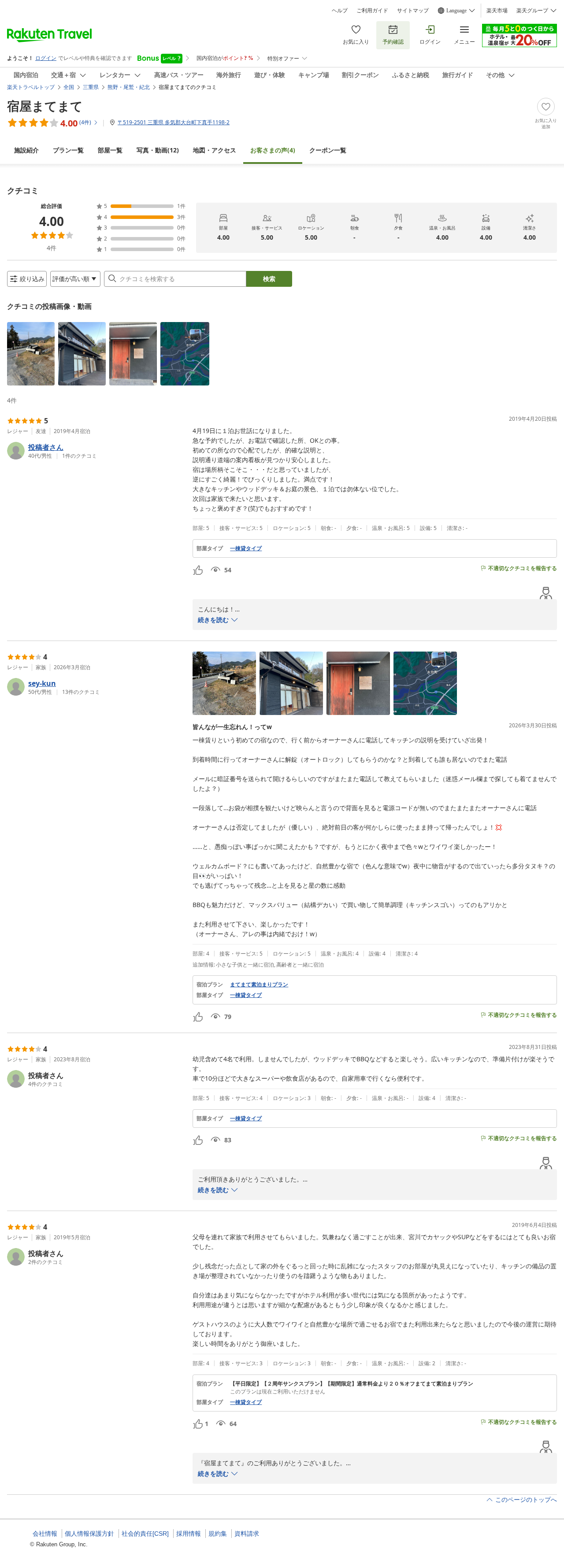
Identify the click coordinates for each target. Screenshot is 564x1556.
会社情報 (45, 1533)
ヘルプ (340, 10)
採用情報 (188, 1533)
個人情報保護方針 (89, 1533)
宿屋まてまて (45, 105)
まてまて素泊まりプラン (259, 984)
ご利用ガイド (372, 10)
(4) (272, 150)
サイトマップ (413, 10)
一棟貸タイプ (246, 548)
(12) (158, 150)
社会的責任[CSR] (145, 1533)
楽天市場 (497, 10)
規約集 (217, 1533)
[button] (31, 353)
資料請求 (246, 1533)
